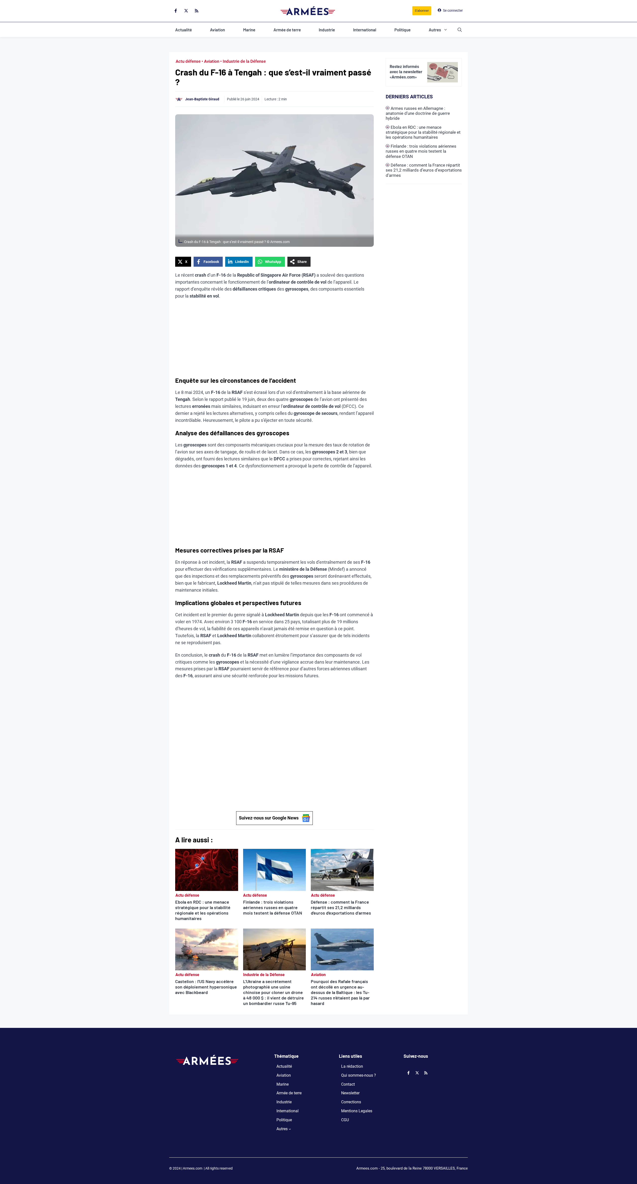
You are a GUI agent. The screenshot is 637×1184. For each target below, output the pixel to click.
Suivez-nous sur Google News (269, 817)
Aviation (217, 29)
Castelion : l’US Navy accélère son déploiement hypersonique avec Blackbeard (206, 987)
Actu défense (188, 61)
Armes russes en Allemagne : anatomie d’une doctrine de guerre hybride (418, 113)
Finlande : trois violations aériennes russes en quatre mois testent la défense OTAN (272, 907)
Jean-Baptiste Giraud (202, 99)
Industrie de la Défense (244, 61)
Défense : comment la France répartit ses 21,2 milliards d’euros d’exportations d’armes (341, 907)
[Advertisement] (274, 339)
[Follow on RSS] (197, 11)
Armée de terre (287, 29)
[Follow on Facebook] (176, 11)
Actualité (183, 29)
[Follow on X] (186, 11)
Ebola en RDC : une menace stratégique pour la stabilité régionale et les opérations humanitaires (202, 910)
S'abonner (422, 10)
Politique (402, 29)
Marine (249, 29)
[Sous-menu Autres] (290, 1129)
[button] (460, 29)
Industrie (327, 29)
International (364, 29)
